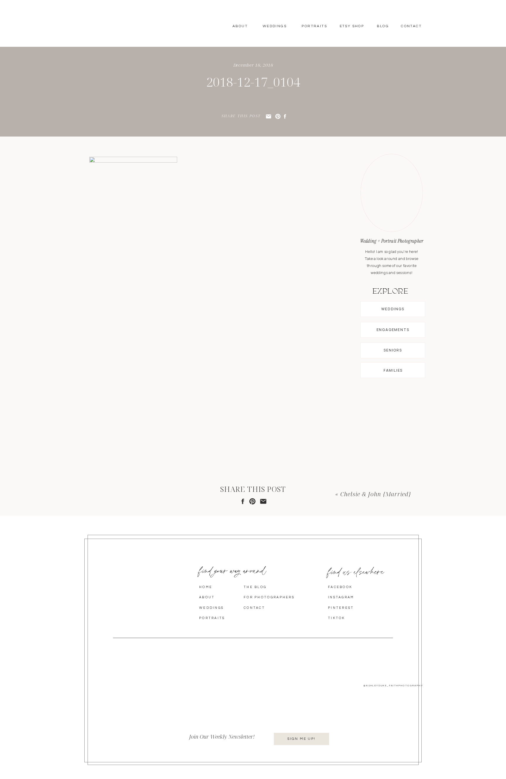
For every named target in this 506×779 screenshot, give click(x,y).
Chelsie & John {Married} (375, 494)
